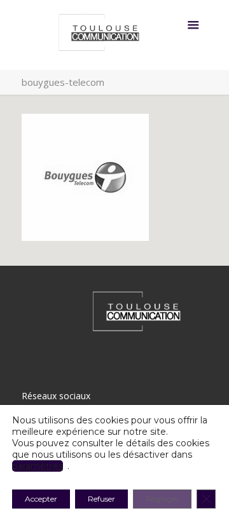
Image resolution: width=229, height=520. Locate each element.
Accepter (41, 498)
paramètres (37, 466)
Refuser (101, 498)
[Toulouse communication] (114, 35)
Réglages (162, 498)
